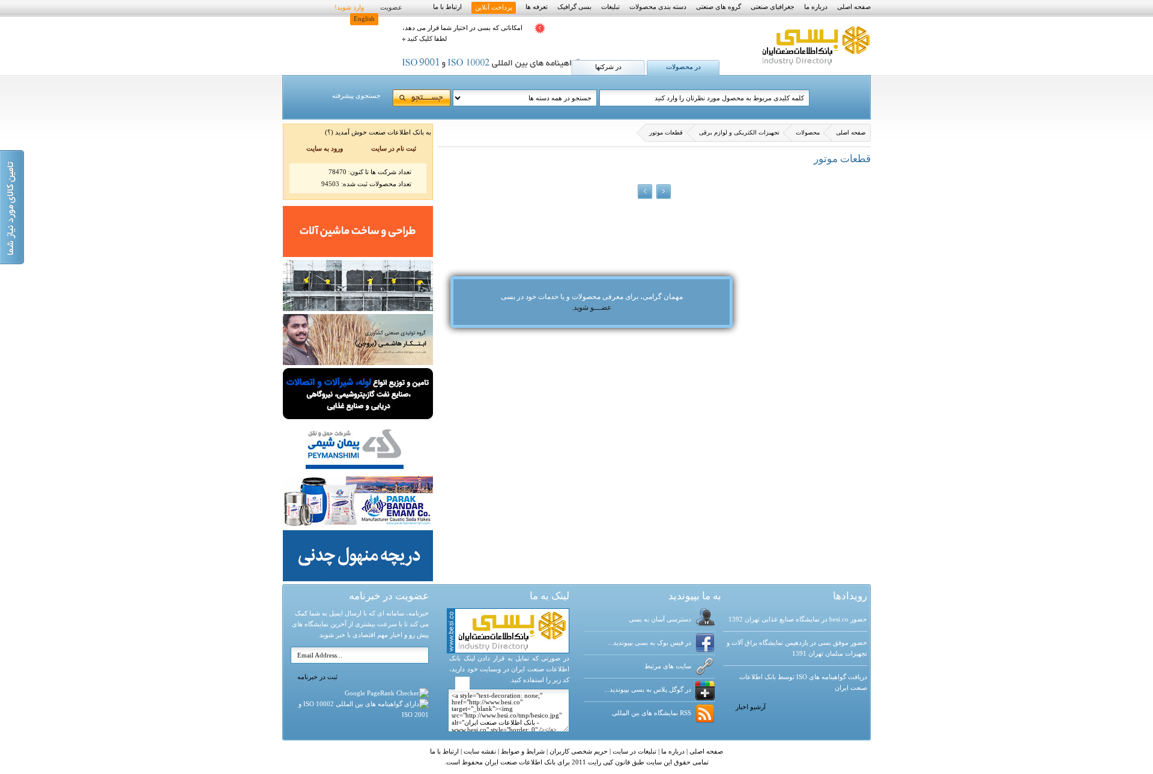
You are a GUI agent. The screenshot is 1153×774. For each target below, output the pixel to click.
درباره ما (816, 7)
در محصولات (683, 67)
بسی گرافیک (574, 7)
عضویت (391, 7)
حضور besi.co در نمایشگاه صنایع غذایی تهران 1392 (797, 619)
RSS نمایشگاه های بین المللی (651, 713)
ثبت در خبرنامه (317, 677)
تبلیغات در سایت (633, 751)
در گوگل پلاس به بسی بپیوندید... (647, 689)
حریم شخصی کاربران (578, 751)
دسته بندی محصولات (657, 7)
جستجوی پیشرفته (356, 95)
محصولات (808, 132)
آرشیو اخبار (751, 707)
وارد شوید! (349, 7)
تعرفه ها (536, 7)
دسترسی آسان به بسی (660, 619)
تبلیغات (610, 7)
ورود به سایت (324, 148)
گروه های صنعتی (718, 7)
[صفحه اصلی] (814, 65)
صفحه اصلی (854, 7)
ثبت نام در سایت (393, 148)
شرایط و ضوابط (522, 751)
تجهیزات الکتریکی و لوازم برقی (739, 132)
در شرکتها (608, 67)
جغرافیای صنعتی (772, 7)
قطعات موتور (666, 132)
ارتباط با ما (447, 7)
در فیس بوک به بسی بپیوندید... (649, 642)
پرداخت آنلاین (493, 7)
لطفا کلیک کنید (426, 38)
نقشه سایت (479, 751)
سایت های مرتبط (667, 666)
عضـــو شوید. (591, 307)
